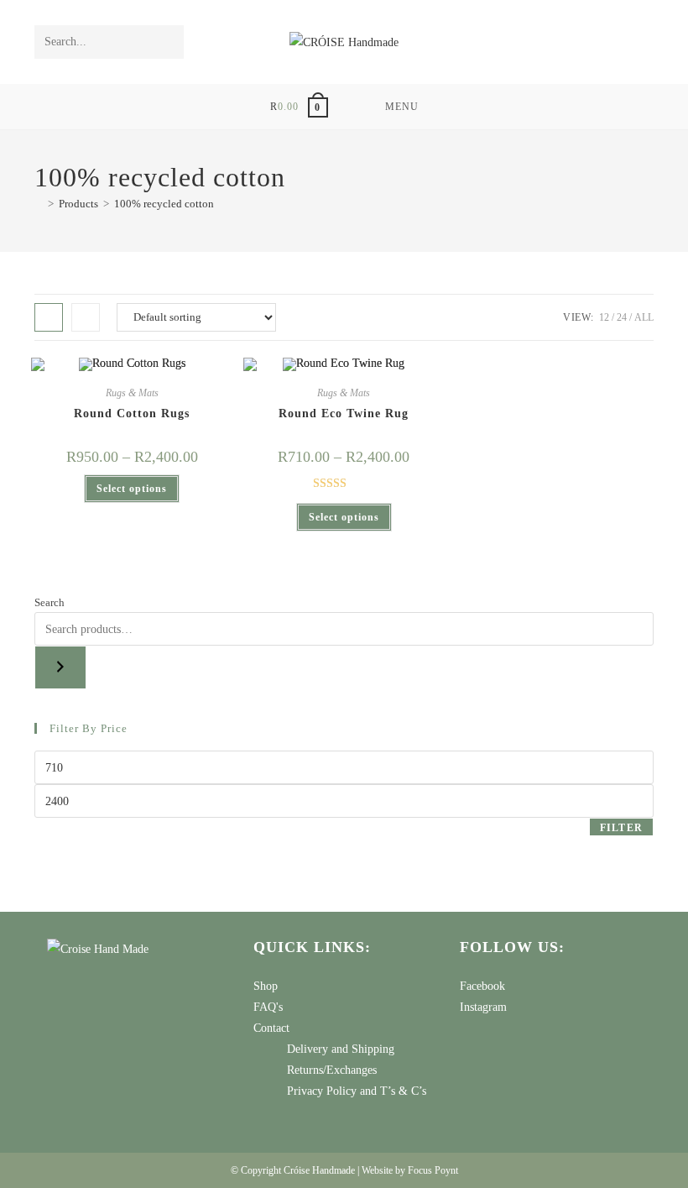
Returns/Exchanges (332, 1070)
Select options (131, 489)
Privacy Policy (322, 1091)
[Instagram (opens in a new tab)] (642, 42)
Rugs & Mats (132, 393)
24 (622, 317)
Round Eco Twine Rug (344, 413)
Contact (271, 1028)
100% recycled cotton (164, 203)
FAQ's (268, 1007)
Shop (265, 986)
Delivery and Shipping (340, 1049)
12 (604, 317)
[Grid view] (48, 317)
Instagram (483, 1007)
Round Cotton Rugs (132, 413)
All (644, 317)
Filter (621, 828)
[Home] (38, 203)
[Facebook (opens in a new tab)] (619, 42)
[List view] (85, 317)
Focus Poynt (433, 1170)
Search (49, 602)
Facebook (482, 986)
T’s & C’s (403, 1091)
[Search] (60, 667)
